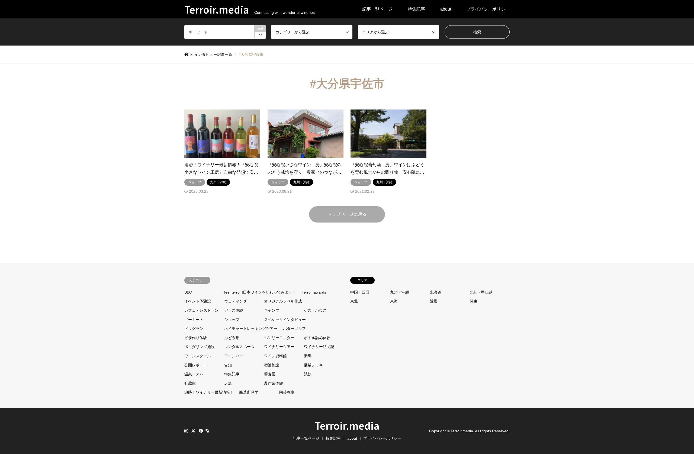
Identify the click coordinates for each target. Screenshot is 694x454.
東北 (354, 301)
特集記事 (416, 9)
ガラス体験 (233, 310)
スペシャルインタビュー (285, 319)
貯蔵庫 (190, 383)
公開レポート (195, 365)
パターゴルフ (294, 328)
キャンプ (271, 310)
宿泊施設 (271, 365)
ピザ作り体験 (195, 338)
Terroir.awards (314, 292)
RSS (207, 431)
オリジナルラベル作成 (283, 301)
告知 (228, 365)
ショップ (231, 319)
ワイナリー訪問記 (319, 346)
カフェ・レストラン (201, 310)
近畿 (434, 301)
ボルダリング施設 (199, 346)
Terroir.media (347, 425)
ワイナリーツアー (279, 346)
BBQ (188, 292)
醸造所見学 (248, 392)
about (445, 9)
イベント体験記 (197, 301)
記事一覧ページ (377, 9)
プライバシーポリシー (488, 9)
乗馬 (307, 356)
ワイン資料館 (275, 356)
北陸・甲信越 (481, 292)
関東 (473, 301)
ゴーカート (193, 319)
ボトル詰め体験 (317, 338)
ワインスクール (197, 356)
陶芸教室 (286, 392)
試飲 (307, 374)
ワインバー (233, 356)
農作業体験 (273, 383)
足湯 (228, 383)
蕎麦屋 (269, 374)
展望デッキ (313, 365)
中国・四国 (359, 292)
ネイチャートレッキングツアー (250, 328)
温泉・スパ (193, 374)
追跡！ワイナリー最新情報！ (209, 392)
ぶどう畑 (231, 338)
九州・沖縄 (399, 292)
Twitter (193, 431)
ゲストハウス (315, 310)
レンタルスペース (239, 346)
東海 (394, 301)
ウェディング (235, 301)
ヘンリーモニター (279, 338)
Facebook (200, 431)
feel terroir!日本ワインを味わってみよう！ (260, 292)
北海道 (435, 292)
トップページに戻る (347, 214)
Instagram (186, 431)
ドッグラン (193, 328)
